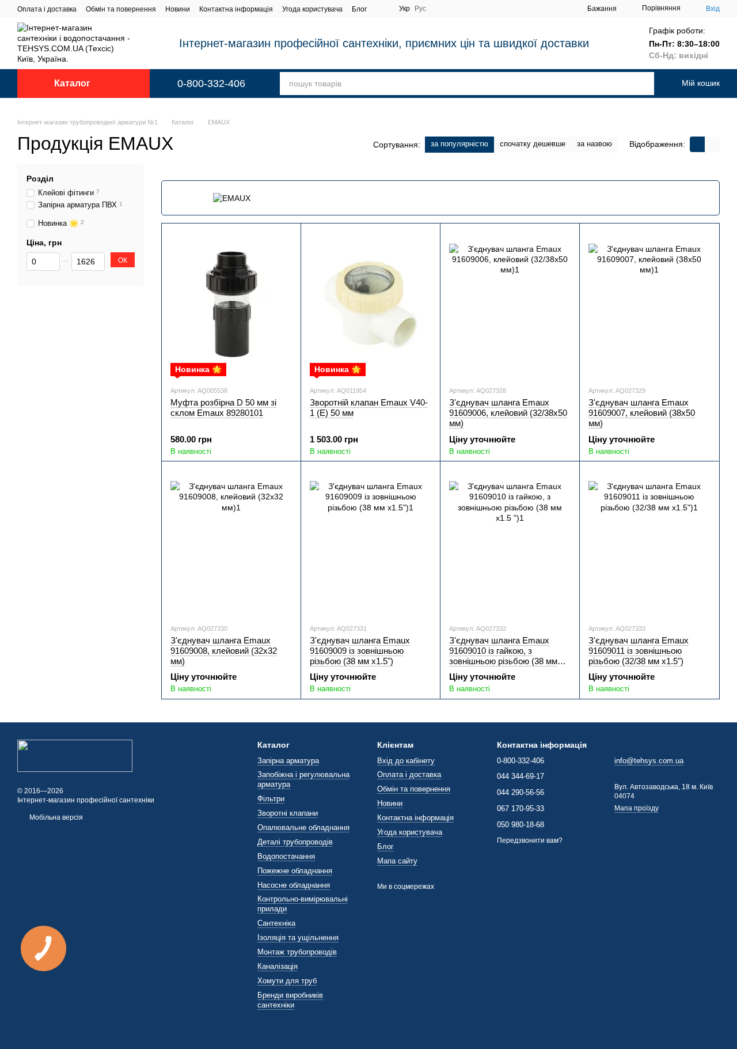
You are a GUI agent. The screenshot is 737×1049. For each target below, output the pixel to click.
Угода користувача (312, 9)
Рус (420, 8)
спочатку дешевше (532, 143)
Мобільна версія (55, 817)
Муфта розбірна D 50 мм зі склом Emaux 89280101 (223, 407)
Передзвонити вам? (530, 840)
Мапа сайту (397, 861)
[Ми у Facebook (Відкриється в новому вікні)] (383, 8)
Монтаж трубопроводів (297, 952)
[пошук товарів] (634, 83)
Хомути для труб (287, 980)
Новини (177, 9)
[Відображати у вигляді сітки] (697, 144)
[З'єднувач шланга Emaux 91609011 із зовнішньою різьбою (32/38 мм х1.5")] (649, 542)
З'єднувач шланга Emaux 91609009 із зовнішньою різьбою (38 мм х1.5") (360, 650)
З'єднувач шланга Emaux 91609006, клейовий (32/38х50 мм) (508, 412)
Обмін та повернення (121, 9)
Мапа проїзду (636, 808)
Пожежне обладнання (294, 870)
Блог (359, 9)
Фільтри (270, 798)
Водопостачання (286, 856)
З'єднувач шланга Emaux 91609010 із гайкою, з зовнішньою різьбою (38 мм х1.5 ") (503, 655)
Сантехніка (276, 923)
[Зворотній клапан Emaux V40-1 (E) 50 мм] (370, 304)
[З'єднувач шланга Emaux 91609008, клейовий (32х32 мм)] (231, 542)
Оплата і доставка (47, 9)
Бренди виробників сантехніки (290, 1000)
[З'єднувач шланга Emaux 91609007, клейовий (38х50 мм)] (649, 304)
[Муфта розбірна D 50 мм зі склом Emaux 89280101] (231, 304)
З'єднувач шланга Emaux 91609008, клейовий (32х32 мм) (223, 650)
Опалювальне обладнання (303, 827)
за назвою (594, 143)
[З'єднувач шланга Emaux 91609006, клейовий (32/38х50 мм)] (510, 304)
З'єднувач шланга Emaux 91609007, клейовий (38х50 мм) (641, 412)
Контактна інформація (236, 9)
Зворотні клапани (287, 813)
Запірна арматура (288, 760)
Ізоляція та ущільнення (298, 937)
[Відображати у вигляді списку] (712, 144)
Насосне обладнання (293, 885)
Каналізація (277, 966)
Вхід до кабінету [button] (406, 760)
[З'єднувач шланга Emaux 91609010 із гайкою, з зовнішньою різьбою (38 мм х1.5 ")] (510, 542)
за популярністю (459, 143)
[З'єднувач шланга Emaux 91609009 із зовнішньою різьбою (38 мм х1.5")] (370, 542)
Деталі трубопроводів (295, 842)
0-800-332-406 (211, 83)
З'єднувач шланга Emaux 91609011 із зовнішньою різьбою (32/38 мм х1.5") (638, 650)
